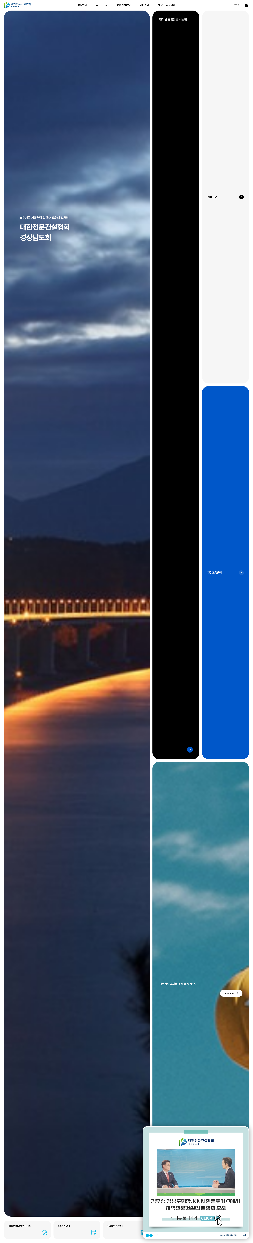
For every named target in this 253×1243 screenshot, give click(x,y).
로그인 (237, 5)
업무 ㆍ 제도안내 (166, 5)
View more (228, 993)
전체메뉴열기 (246, 5)
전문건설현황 (123, 5)
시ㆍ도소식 (101, 5)
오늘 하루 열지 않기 (229, 1235)
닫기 (244, 1235)
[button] (147, 1235)
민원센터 (144, 5)
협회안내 (82, 5)
